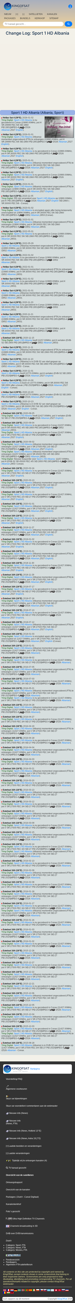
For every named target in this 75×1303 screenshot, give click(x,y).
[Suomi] (52, 1290)
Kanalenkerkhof (13, 1204)
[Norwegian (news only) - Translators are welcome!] (23, 1290)
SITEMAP (53, 18)
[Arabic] (56, 1290)
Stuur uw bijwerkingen (16, 1098)
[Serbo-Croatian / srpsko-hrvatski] (67, 1290)
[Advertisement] (37, 73)
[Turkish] (59, 1290)
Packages (10, 1197)
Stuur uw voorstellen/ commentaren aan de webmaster (32, 1106)
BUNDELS (25, 18)
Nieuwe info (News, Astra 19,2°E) (25, 1138)
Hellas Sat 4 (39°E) (12, 117)
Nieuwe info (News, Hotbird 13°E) (25, 1131)
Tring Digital (7, 120)
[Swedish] (19, 1290)
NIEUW (7, 14)
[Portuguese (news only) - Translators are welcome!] (26, 1290)
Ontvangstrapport (14, 1182)
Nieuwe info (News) (18, 1113)
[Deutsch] (15, 1290)
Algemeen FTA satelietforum (19, 1264)
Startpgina (34, 1069)
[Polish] (37, 1290)
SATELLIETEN (36, 14)
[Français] (8, 1290)
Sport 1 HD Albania (23, 120)
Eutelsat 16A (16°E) (12, 338)
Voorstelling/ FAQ (14, 1079)
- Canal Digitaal (30, 1197)
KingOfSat (62, 1299)
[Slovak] (45, 1290)
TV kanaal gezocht (17, 1168)
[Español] (30, 1290)
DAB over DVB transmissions (19, 1233)
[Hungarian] (8, 1292)
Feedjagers (11, 1262)
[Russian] (63, 1290)
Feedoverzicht (12, 1260)
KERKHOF (40, 18)
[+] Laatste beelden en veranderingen (24, 1146)
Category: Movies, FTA (16, 1250)
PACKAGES (10, 18)
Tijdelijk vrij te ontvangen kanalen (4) (29, 1160)
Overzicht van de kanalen (18, 1189)
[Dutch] (12, 1290)
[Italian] (34, 1290)
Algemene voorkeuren (16, 1089)
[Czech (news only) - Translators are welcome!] (41, 1290)
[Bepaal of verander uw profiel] (70, 6)
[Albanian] (12, 1292)
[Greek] (48, 1290)
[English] (4, 1290)
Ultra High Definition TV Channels (28, 1219)
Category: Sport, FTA (15, 1245)
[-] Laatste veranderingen (18, 1153)
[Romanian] (4, 1292)
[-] (23, 14)
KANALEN (52, 14)
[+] (17, 14)
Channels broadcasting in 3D (23, 1226)
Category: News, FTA (16, 1247)
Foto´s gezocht (13, 1211)
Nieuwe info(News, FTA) (13, 1122)
